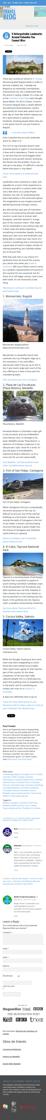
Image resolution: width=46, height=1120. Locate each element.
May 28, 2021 (22, 45)
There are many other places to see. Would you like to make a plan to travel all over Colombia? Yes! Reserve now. (23, 705)
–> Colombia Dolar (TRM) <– (23, 132)
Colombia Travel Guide (30, 3)
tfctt (15, 829)
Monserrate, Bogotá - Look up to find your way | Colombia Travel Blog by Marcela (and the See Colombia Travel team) (23, 881)
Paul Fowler (9, 45)
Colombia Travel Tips (28, 803)
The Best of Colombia (31, 808)
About (9, 3)
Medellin (6, 793)
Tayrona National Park (20, 793)
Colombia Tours (17, 3)
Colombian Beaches (11, 788)
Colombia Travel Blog (19, 98)
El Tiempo (37, 78)
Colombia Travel (17, 785)
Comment (7, 932)
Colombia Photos (23, 782)
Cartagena (25, 774)
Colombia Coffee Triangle (13, 777)
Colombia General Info (23, 779)
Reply (16, 837)
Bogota (17, 774)
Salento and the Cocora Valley (23, 805)
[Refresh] (19, 976)
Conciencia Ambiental (12, 1049)
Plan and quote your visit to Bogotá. (20, 379)
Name (6, 949)
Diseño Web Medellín (12, 1064)
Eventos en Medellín (11, 1056)
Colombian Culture (11, 790)
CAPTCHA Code (8, 986)
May (6, 36)
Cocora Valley (36, 774)
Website (6, 966)
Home (4, 3)
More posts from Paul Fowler (19, 759)
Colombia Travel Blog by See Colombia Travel (9, 14)
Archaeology (8, 774)
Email (6, 957)
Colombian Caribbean (29, 788)
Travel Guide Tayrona (19, 796)
